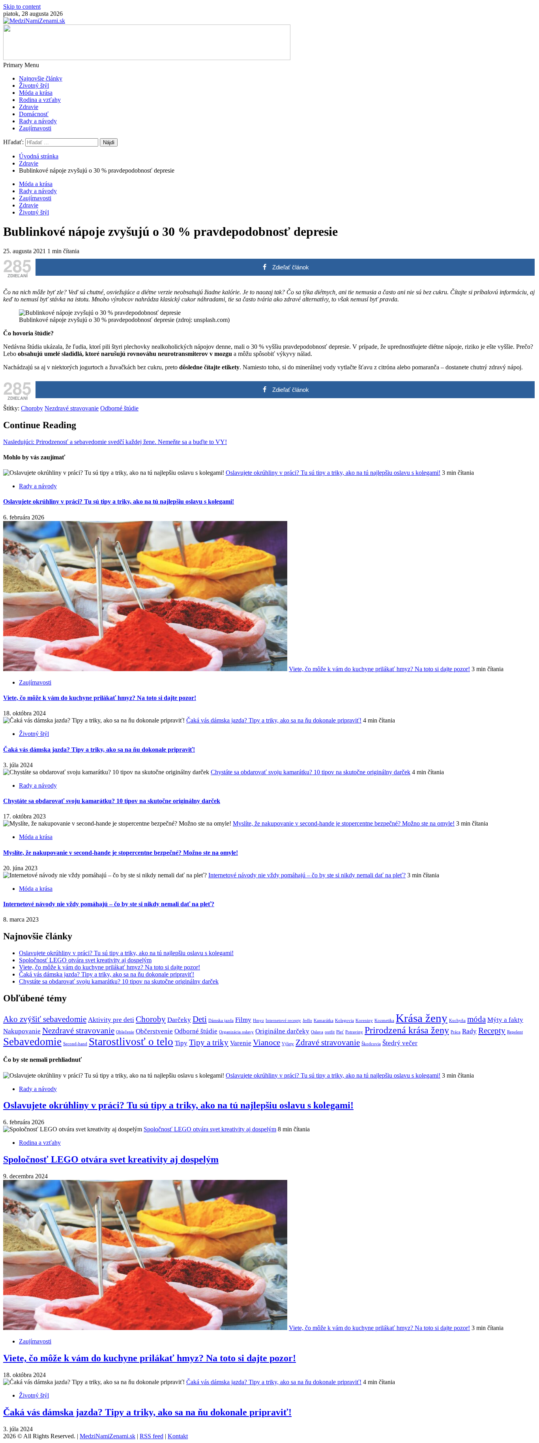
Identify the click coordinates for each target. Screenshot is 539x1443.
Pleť (340, 1032)
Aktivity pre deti (111, 1019)
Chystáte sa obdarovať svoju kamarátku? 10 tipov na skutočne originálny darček (310, 772)
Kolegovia (344, 1020)
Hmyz (258, 1020)
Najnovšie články (40, 78)
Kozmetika (384, 1020)
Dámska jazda (221, 1020)
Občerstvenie (154, 1031)
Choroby (32, 408)
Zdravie (28, 106)
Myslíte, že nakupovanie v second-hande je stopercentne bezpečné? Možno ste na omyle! (344, 823)
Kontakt (178, 1436)
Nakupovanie (22, 1031)
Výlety (288, 1044)
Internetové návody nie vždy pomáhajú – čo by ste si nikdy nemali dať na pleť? (307, 875)
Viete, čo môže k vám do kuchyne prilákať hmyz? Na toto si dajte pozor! (379, 669)
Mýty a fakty (505, 1019)
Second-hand (75, 1044)
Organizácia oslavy (236, 1032)
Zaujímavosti (35, 128)
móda (476, 1019)
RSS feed (151, 1436)
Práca (455, 1032)
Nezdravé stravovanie (72, 408)
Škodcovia (371, 1044)
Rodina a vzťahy (40, 99)
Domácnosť (34, 114)
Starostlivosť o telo (131, 1042)
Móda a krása (35, 92)
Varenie (240, 1043)
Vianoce (266, 1042)
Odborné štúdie (119, 408)
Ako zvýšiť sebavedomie (44, 1019)
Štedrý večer (399, 1043)
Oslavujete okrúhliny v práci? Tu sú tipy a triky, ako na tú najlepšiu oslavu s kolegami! (333, 472)
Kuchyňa (457, 1020)
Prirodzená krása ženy (407, 1030)
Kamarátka (323, 1020)
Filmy (243, 1019)
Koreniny (364, 1020)
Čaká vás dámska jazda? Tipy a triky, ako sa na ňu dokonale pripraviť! (273, 720)
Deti (200, 1019)
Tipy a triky (208, 1042)
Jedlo (307, 1020)
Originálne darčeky (282, 1031)
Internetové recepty (283, 1020)
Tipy (181, 1043)
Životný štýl (34, 85)
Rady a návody (38, 121)
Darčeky (179, 1019)
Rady (469, 1031)
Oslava (317, 1032)
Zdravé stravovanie (328, 1042)
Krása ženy (421, 1018)
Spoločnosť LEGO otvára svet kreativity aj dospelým (85, 960)
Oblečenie (125, 1032)
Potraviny (354, 1032)
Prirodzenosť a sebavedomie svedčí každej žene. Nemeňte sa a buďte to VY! (115, 441)
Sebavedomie (32, 1042)
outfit (330, 1032)
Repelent (515, 1032)
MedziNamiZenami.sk (107, 1436)
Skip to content (22, 6)
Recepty (491, 1030)
